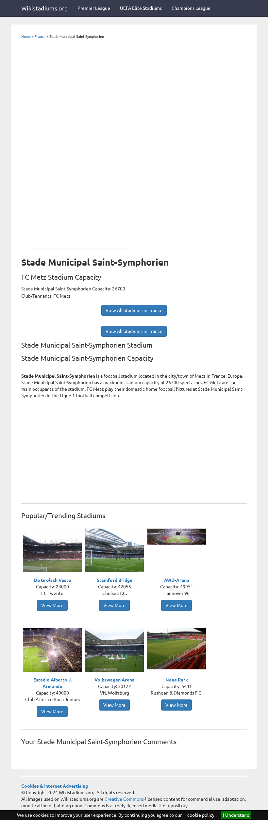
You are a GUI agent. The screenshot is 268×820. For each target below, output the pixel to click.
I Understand (236, 815)
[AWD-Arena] (178, 536)
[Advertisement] (80, 142)
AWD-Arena (176, 580)
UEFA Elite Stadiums (141, 8)
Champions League (191, 8)
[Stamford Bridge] (116, 551)
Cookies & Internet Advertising (54, 786)
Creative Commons (124, 799)
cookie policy (200, 815)
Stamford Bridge (114, 580)
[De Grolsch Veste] (54, 551)
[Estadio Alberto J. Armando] (54, 650)
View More (52, 605)
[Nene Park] (178, 648)
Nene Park (176, 679)
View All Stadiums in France (134, 310)
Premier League (93, 8)
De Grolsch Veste (52, 580)
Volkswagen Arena (114, 679)
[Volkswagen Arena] (116, 650)
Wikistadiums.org (44, 8)
